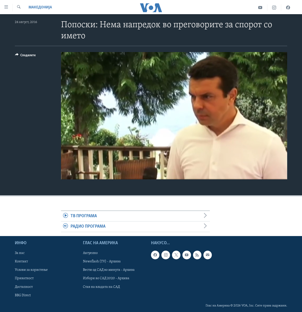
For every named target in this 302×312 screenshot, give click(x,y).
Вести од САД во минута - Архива (109, 270)
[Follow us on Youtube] (186, 255)
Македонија (40, 8)
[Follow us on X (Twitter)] (176, 255)
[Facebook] (288, 7)
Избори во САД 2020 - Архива (106, 278)
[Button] (25, 56)
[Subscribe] (207, 255)
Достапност (24, 287)
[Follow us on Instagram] (165, 255)
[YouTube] (260, 7)
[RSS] (197, 255)
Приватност (24, 278)
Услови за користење (31, 270)
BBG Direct (23, 295)
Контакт (21, 261)
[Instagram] (274, 7)
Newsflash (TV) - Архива (102, 261)
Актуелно (90, 253)
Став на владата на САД (101, 287)
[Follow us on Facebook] (155, 255)
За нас (20, 253)
